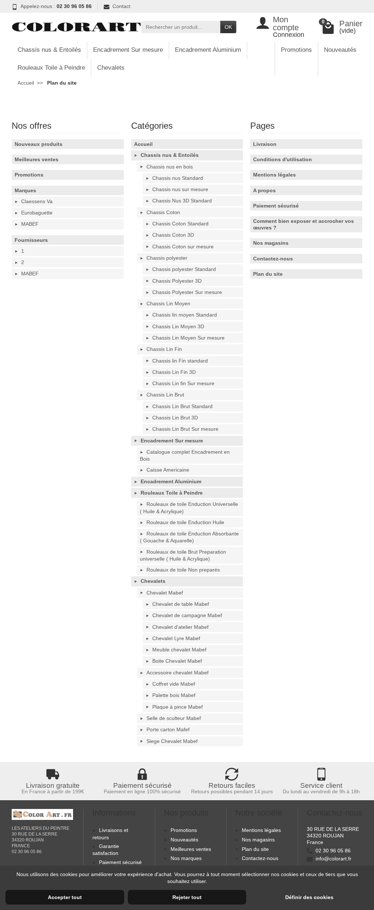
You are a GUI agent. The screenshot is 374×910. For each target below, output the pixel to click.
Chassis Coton (163, 212)
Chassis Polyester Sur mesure (187, 292)
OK (228, 27)
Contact (121, 6)
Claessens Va (37, 201)
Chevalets (111, 67)
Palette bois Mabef (173, 695)
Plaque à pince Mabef (177, 707)
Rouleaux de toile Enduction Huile (185, 522)
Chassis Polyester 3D (177, 281)
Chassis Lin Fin (164, 349)
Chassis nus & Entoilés (49, 49)
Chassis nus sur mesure (180, 189)
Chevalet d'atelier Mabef (180, 627)
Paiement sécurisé (276, 206)
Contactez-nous (273, 259)
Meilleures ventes (36, 159)
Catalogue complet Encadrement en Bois (185, 455)
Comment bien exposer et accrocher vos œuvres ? (303, 224)
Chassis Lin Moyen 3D (178, 326)
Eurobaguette (37, 213)
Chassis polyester (166, 258)
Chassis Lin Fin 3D (174, 372)
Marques (25, 190)
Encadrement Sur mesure (128, 49)
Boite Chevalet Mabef (177, 661)
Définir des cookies (309, 897)
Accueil (143, 144)
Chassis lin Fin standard (180, 361)
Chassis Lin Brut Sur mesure (185, 429)
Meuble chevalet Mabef (179, 650)
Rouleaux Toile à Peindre (51, 67)
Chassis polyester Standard (184, 269)
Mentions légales (274, 175)
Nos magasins (271, 243)
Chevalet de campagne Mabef (187, 615)
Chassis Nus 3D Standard (182, 201)
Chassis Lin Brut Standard (182, 406)
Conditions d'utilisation (282, 159)
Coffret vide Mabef (173, 684)
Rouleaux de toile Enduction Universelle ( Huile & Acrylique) (189, 507)
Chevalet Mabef (164, 593)
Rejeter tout (187, 897)
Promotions (296, 49)
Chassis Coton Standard (180, 223)
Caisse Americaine (167, 470)
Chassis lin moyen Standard (184, 315)
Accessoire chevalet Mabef (177, 672)
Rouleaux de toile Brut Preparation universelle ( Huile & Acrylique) (183, 555)
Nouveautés (340, 49)
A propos (264, 190)
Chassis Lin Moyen (168, 303)
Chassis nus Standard (177, 178)
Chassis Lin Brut (165, 395)
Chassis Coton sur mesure (183, 246)
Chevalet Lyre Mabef (176, 638)
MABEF (30, 224)
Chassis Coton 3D (173, 235)
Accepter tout (65, 897)
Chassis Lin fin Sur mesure (183, 383)
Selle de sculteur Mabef (173, 718)
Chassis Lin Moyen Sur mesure (188, 338)
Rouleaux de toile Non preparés (183, 570)
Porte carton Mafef (168, 729)
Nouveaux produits (38, 144)
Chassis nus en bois (169, 167)
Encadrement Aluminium (208, 49)
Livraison (264, 144)
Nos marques (186, 858)
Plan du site (268, 274)
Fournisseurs (31, 240)
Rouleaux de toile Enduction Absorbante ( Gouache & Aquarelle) (189, 537)
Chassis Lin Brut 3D (175, 418)
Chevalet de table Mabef (180, 604)
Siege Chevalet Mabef (172, 741)
